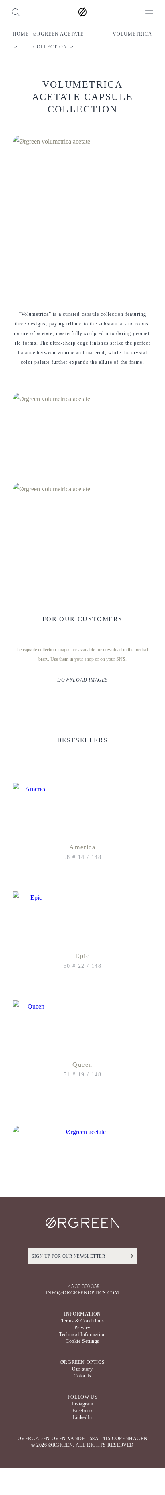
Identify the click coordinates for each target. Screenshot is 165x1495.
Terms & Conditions (82, 1321)
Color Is (82, 1376)
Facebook (82, 1410)
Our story (82, 1369)
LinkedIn (82, 1417)
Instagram (82, 1404)
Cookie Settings (82, 1341)
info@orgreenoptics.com (82, 1293)
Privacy (82, 1327)
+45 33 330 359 (82, 1286)
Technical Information (82, 1334)
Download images (82, 680)
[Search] (15, 12)
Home (21, 34)
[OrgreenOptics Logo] (82, 12)
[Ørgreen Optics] (83, 1223)
